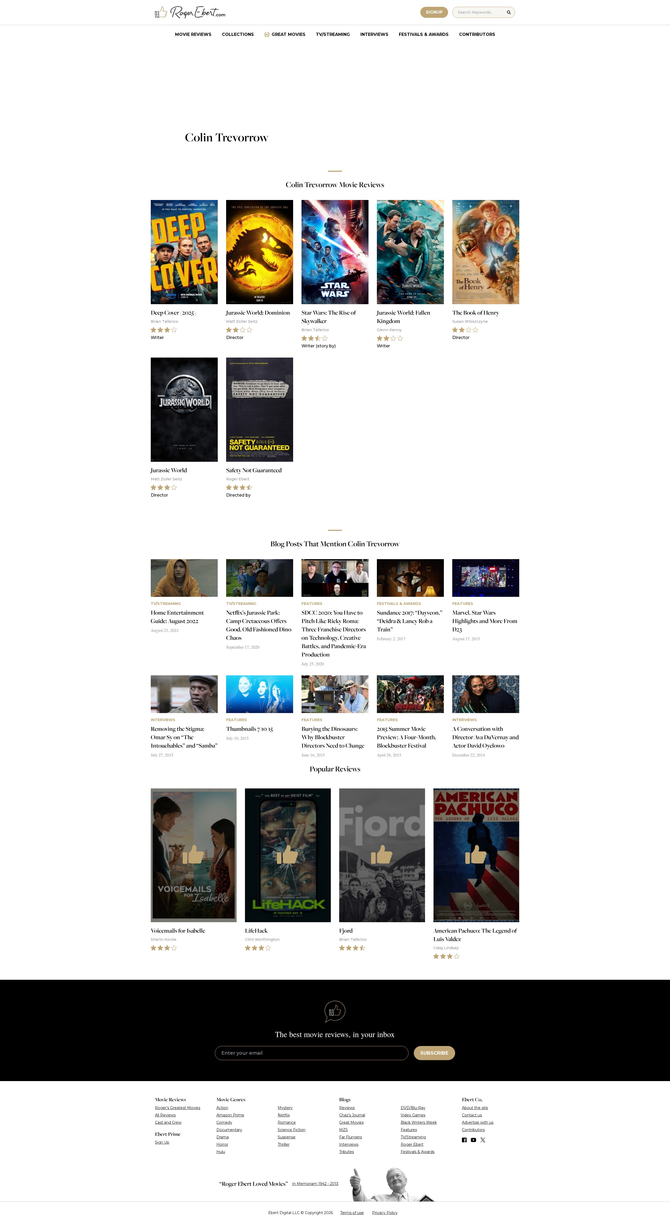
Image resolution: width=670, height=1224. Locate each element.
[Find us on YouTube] (473, 1140)
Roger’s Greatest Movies (177, 1107)
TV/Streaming (333, 34)
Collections (238, 34)
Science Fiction (291, 1129)
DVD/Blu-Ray (413, 1107)
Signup (434, 12)
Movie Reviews (193, 34)
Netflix (284, 1115)
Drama (222, 1137)
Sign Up (162, 1142)
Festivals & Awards (424, 34)
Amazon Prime (230, 1115)
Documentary (229, 1129)
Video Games (413, 1115)
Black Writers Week (419, 1122)
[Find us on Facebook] (464, 1140)
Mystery (285, 1107)
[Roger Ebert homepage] (190, 12)
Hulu (220, 1151)
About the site (475, 1107)
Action (222, 1107)
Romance (287, 1122)
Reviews (347, 1107)
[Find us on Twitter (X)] (483, 1140)
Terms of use (352, 1212)
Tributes (346, 1151)
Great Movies (288, 34)
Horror (222, 1144)
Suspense (286, 1137)
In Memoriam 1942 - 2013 (315, 1183)
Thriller (283, 1144)
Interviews (374, 34)
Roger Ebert (412, 1144)
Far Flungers (350, 1137)
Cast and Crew (168, 1122)
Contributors (477, 34)
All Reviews (165, 1115)
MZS (343, 1129)
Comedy (224, 1122)
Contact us (472, 1115)
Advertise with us (477, 1122)
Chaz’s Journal (352, 1115)
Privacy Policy (385, 1212)
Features (409, 1129)
